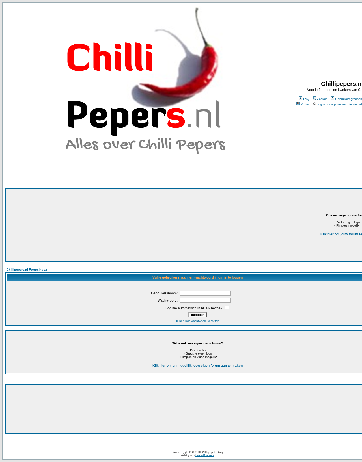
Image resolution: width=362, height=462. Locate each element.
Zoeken (322, 99)
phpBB (189, 452)
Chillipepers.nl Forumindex (27, 269)
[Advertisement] (105, 215)
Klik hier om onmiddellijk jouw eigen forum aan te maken (197, 366)
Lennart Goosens (204, 455)
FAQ (306, 99)
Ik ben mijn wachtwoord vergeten (197, 320)
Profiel (305, 104)
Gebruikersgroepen (348, 99)
